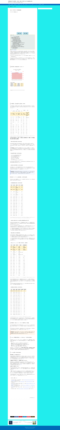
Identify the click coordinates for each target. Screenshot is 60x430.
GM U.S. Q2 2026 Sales (21, 388)
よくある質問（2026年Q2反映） (14, 47)
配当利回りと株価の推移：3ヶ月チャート (15, 37)
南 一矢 (34, 397)
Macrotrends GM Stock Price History (29, 381)
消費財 (15, 6)
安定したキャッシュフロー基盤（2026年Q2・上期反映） (18, 44)
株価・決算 (19, 33)
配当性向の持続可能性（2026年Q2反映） (17, 40)
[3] (27, 319)
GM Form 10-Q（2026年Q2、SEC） (29, 383)
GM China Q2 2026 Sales (26, 388)
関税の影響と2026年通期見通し (16, 43)
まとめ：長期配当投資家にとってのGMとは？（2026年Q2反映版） (17, 46)
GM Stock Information (22, 381)
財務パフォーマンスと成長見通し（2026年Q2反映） (16, 41)
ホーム (9, 6)
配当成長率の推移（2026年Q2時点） (16, 39)
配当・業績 (25, 33)
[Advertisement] (22, 19)
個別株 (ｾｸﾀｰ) (12, 6)
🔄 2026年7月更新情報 (16, 36)
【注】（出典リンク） (15, 48)
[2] (13, 150)
